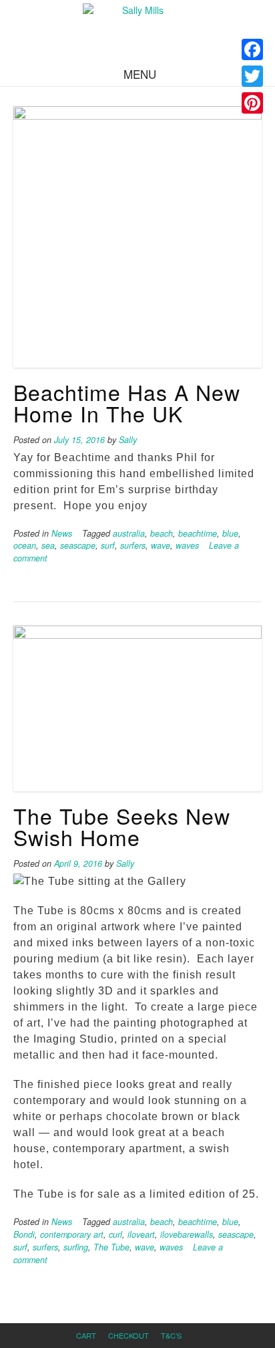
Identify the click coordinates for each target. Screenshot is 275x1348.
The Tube (111, 1247)
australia (129, 533)
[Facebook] (252, 49)
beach (161, 533)
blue (230, 533)
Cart (86, 1335)
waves (187, 545)
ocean (24, 545)
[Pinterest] (252, 103)
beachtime (197, 533)
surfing (75, 1247)
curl (115, 1234)
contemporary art (71, 1234)
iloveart (141, 1234)
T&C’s (171, 1335)
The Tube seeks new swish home (121, 826)
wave (160, 545)
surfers (133, 545)
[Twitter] (252, 76)
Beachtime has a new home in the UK (126, 402)
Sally (128, 440)
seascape (77, 545)
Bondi (24, 1234)
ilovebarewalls (186, 1234)
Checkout (128, 1335)
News (61, 533)
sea (48, 545)
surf (108, 545)
